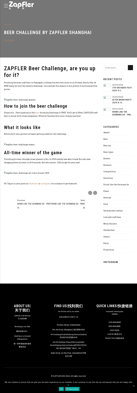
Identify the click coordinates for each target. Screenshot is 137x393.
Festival (107, 197)
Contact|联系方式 (114, 334)
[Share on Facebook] (90, 193)
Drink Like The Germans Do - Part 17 (122, 113)
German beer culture (113, 210)
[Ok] (133, 386)
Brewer (106, 158)
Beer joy (107, 145)
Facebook (33, 183)
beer (37, 112)
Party (106, 243)
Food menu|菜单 (115, 322)
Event (106, 191)
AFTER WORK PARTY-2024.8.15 (122, 101)
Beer (105, 139)
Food (105, 204)
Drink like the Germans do (116, 184)
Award (106, 132)
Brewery (107, 165)
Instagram (46, 183)
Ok (61, 389)
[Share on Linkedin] (95, 193)
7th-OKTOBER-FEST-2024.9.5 (122, 89)
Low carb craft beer (112, 217)
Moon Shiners (110, 223)
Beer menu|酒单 (115, 326)
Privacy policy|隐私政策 (114, 338)
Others (7, 24)
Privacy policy (72, 389)
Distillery (108, 178)
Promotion (108, 249)
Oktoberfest (109, 230)
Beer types (108, 152)
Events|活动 (114, 330)
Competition (109, 171)
